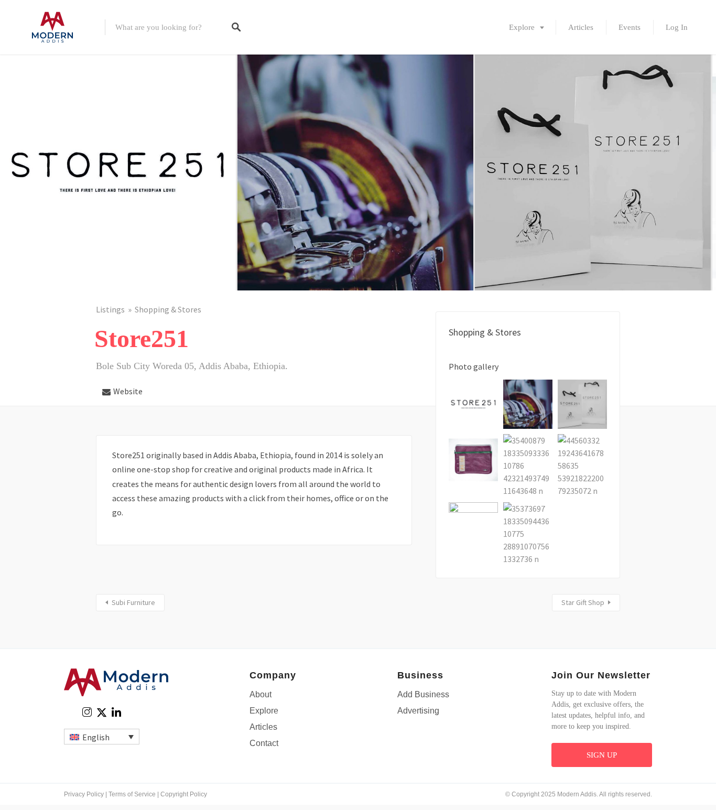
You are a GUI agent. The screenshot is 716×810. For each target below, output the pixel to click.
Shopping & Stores (168, 309)
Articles (580, 27)
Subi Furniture (133, 602)
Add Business (423, 694)
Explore (522, 27)
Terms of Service (132, 794)
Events (630, 27)
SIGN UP (602, 755)
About (260, 694)
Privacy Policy (84, 794)
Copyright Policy (183, 794)
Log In (677, 27)
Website (128, 391)
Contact (263, 743)
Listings (110, 309)
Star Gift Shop (582, 602)
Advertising (418, 710)
